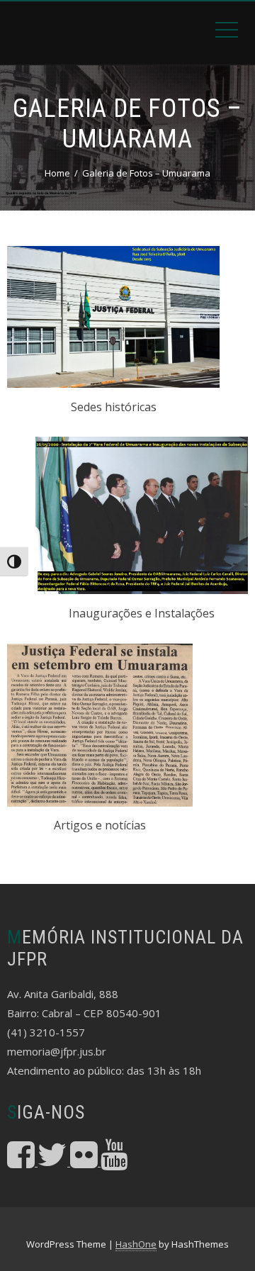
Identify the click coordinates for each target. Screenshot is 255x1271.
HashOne (136, 1244)
